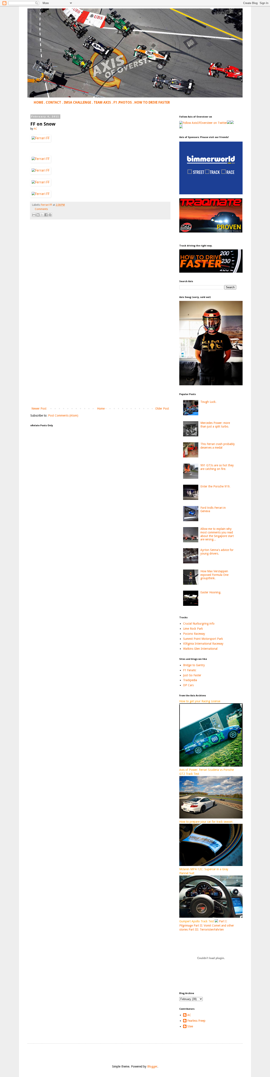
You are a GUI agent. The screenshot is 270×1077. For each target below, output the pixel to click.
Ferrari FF (46, 204)
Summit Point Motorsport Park (203, 638)
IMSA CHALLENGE (77, 102)
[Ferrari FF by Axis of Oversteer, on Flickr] (40, 138)
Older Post (162, 408)
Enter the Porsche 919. (215, 486)
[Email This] (34, 215)
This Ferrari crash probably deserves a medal (217, 445)
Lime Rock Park (193, 628)
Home (101, 408)
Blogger (152, 1066)
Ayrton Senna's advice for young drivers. (217, 551)
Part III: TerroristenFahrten (206, 929)
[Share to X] (42, 215)
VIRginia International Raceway (203, 643)
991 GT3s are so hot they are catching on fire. (217, 467)
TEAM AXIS (102, 102)
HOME (38, 102)
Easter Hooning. (210, 592)
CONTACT (53, 102)
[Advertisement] (100, 371)
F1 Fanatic (189, 670)
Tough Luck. (208, 401)
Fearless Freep (196, 1020)
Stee (190, 1026)
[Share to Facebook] (46, 215)
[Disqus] (100, 281)
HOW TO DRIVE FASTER (152, 102)
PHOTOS (125, 102)
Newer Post (38, 408)
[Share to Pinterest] (50, 215)
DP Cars (188, 685)
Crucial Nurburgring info (199, 623)
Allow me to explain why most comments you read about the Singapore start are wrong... (217, 534)
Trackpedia (190, 680)
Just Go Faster (192, 675)
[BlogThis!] (38, 215)
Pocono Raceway (194, 633)
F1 (115, 102)
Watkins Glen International (200, 648)
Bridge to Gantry (194, 665)
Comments (41, 209)
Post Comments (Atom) (63, 415)
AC (189, 1015)
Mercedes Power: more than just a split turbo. (215, 424)
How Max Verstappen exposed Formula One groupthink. (214, 575)
